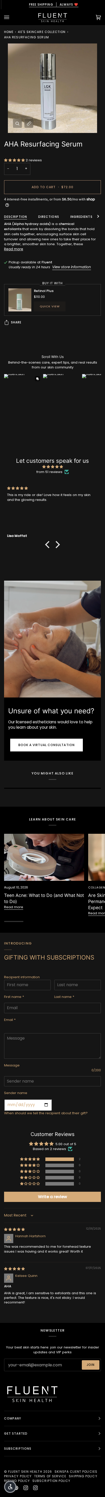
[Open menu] (11, 17)
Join (91, 1365)
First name (14, 996)
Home (9, 32)
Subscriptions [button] (17, 1448)
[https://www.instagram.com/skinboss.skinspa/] (35, 1487)
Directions (48, 217)
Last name (64, 996)
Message (12, 1065)
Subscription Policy (51, 1481)
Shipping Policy (83, 1476)
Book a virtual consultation (46, 745)
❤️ (52, 4)
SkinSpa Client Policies (76, 1471)
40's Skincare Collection (42, 32)
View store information (71, 267)
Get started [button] (16, 1433)
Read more (13, 249)
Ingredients (81, 217)
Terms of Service (50, 1476)
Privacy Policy (18, 1476)
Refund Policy (17, 1481)
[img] (52, 466)
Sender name (15, 1092)
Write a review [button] (52, 1197)
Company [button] (12, 1418)
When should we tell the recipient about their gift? (46, 1113)
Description (15, 217)
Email (10, 1019)
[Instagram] (25, 1487)
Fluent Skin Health (25, 1471)
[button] (15, 160)
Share (16, 322)
